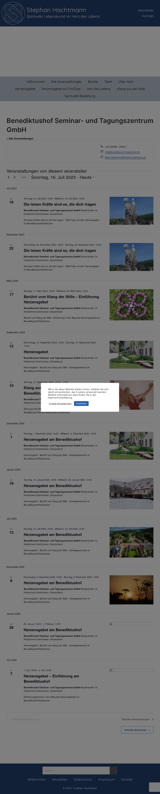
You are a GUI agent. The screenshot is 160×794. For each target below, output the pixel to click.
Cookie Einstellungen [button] (60, 403)
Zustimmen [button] (81, 403)
